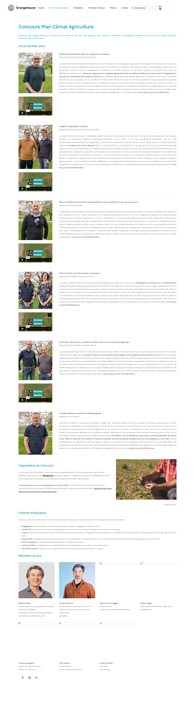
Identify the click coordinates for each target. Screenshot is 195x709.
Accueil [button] (41, 8)
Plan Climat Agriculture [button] (58, 8)
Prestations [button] (78, 8)
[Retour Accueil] (22, 8)
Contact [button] (125, 8)
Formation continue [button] (96, 8)
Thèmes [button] (113, 8)
